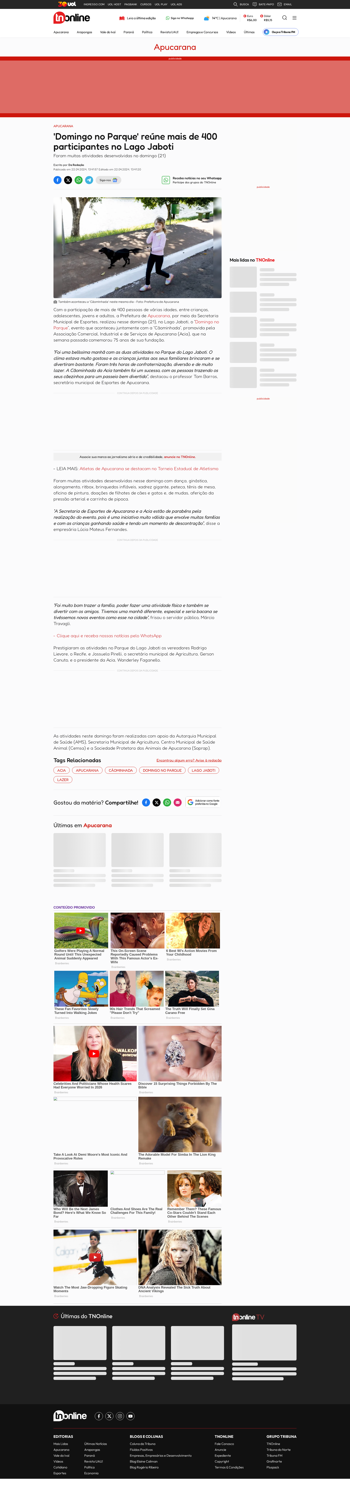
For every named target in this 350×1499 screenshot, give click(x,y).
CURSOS (146, 4)
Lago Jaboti (203, 770)
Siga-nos (105, 180)
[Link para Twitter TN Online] (109, 1416)
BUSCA (244, 4)
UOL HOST (114, 4)
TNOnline (273, 1444)
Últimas (249, 32)
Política (147, 32)
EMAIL (288, 4)
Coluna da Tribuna (142, 1444)
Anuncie (220, 1450)
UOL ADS (176, 4)
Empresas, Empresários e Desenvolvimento (161, 1455)
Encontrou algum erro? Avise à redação (189, 760)
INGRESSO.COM (94, 4)
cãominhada (121, 770)
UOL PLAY (161, 4)
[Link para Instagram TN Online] (120, 1416)
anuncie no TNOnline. (180, 457)
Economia (91, 1473)
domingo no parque (162, 770)
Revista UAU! (169, 32)
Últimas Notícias (95, 1444)
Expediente (223, 1455)
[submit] (284, 17)
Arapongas (84, 32)
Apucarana (61, 32)
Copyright (222, 1461)
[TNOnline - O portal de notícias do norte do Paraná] (71, 18)
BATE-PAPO (266, 4)
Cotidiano (60, 1467)
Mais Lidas (60, 1444)
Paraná (129, 32)
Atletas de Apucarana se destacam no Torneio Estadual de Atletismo (149, 468)
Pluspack (273, 1467)
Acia (61, 770)
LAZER (62, 779)
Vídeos (231, 32)
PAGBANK (130, 4)
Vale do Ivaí (107, 32)
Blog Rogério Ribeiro (144, 1467)
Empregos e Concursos (202, 32)
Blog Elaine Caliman (144, 1461)
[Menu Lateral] (294, 18)
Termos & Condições (229, 1467)
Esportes (59, 1473)
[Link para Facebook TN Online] (99, 1416)
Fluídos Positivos (141, 1450)
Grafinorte (274, 1461)
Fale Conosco (224, 1444)
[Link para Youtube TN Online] (130, 1416)
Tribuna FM (274, 1455)
